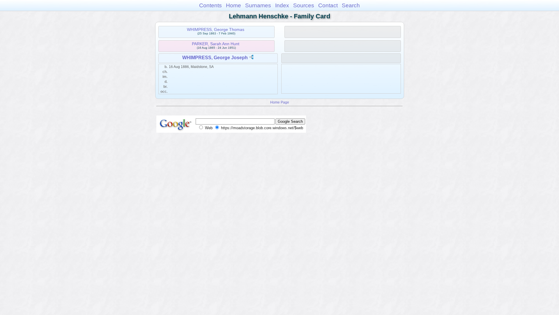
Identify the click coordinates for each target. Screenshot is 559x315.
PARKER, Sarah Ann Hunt (215, 43)
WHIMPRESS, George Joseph (215, 57)
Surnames (258, 5)
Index (282, 5)
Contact (328, 5)
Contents (210, 5)
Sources (303, 5)
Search (351, 5)
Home (233, 5)
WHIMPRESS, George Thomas (215, 29)
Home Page (279, 102)
